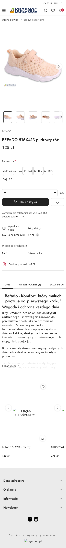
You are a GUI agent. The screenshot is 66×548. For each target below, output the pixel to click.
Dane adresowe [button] (14, 480)
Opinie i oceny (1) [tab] (30, 284)
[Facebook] (30, 519)
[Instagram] (36, 519)
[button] (59, 66)
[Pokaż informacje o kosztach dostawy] (37, 235)
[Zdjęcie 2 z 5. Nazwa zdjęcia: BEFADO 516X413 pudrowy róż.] (20, 117)
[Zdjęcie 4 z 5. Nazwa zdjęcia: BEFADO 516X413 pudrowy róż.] (45, 117)
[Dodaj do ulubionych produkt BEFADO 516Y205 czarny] (43, 386)
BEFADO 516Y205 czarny (16, 447)
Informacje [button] (10, 498)
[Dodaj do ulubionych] (57, 202)
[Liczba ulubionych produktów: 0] (53, 10)
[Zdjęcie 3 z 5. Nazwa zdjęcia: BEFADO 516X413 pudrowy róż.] (33, 117)
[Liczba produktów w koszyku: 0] (60, 10)
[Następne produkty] (57, 408)
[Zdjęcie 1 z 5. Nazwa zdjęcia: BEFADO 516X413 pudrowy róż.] (7, 117)
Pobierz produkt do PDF (22, 264)
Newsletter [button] (10, 507)
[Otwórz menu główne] (4, 10)
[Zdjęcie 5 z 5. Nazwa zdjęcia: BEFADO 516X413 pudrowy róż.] (58, 117)
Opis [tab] (7, 284)
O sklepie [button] (9, 489)
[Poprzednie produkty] (8, 408)
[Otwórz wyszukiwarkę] (46, 10)
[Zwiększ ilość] (54, 192)
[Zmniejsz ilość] (4, 192)
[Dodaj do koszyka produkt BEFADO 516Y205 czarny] (43, 438)
